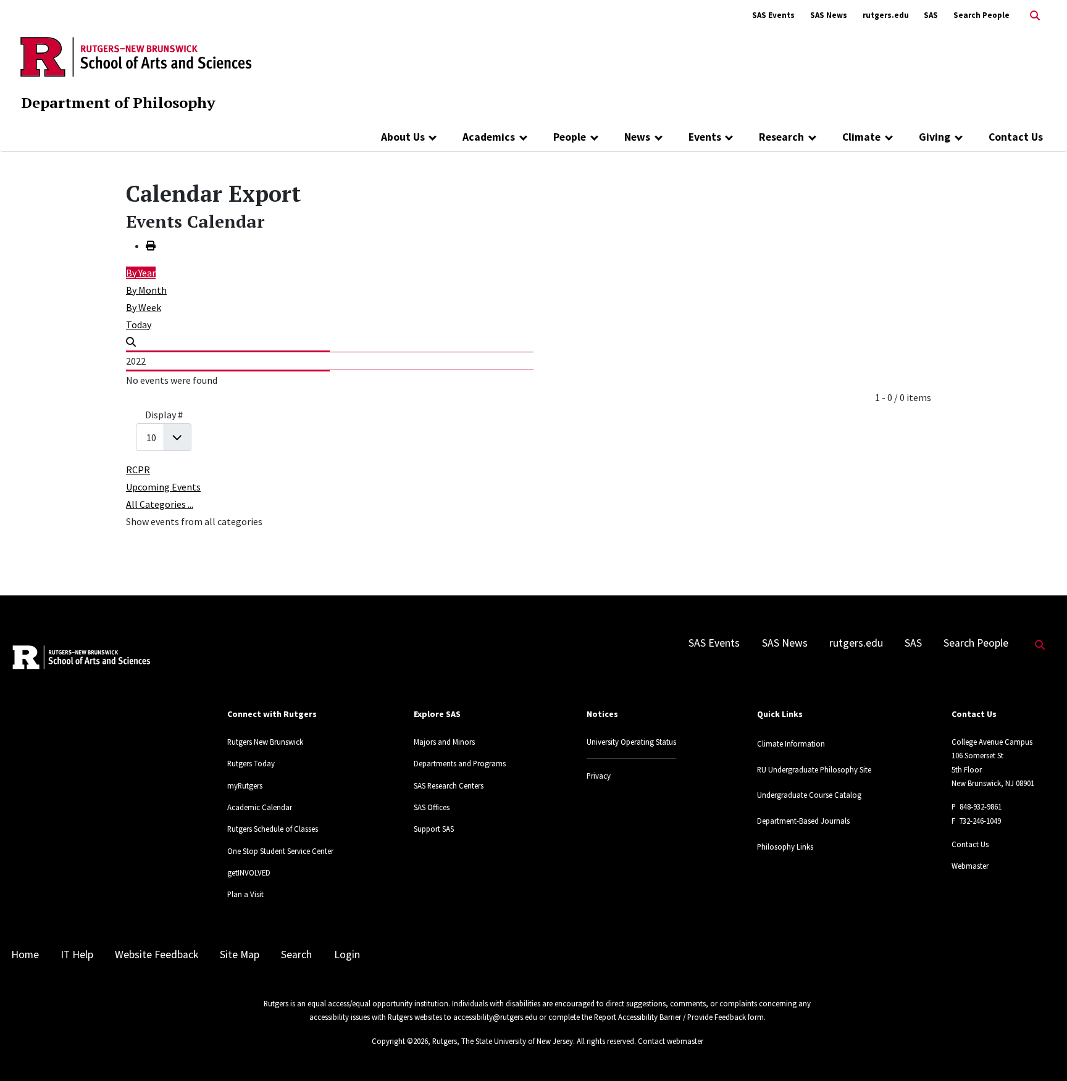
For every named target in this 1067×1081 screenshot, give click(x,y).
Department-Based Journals (803, 821)
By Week (143, 307)
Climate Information (791, 743)
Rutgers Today (251, 763)
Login (347, 954)
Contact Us (1016, 137)
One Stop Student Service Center (280, 851)
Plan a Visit (245, 894)
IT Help (77, 954)
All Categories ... (159, 504)
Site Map (239, 954)
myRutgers (244, 785)
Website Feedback (156, 954)
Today (138, 324)
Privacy (599, 776)
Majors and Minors (444, 742)
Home (25, 954)
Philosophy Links (785, 846)
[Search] (131, 342)
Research (781, 137)
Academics (488, 137)
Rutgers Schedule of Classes (272, 829)
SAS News (828, 15)
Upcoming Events (163, 487)
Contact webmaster (670, 1041)
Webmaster (970, 866)
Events (704, 137)
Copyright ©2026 (400, 1041)
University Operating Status (631, 742)
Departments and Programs (460, 763)
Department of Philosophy (118, 102)
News (637, 137)
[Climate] (889, 137)
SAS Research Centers (448, 785)
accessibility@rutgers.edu (495, 1017)
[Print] (151, 245)
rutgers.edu (886, 15)
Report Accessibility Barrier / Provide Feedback (670, 1017)
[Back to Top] (1040, 1051)
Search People (981, 15)
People (569, 137)
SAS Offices (432, 807)
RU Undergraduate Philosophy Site (814, 769)
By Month (146, 290)
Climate (861, 137)
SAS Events (773, 15)
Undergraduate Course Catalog (809, 795)
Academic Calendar (259, 807)
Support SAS (434, 829)
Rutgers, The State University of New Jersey (502, 1041)
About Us (403, 137)
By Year (141, 273)
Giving (934, 137)
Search (296, 954)
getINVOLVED (248, 872)
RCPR (138, 469)
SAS (931, 15)
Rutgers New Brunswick (265, 742)
